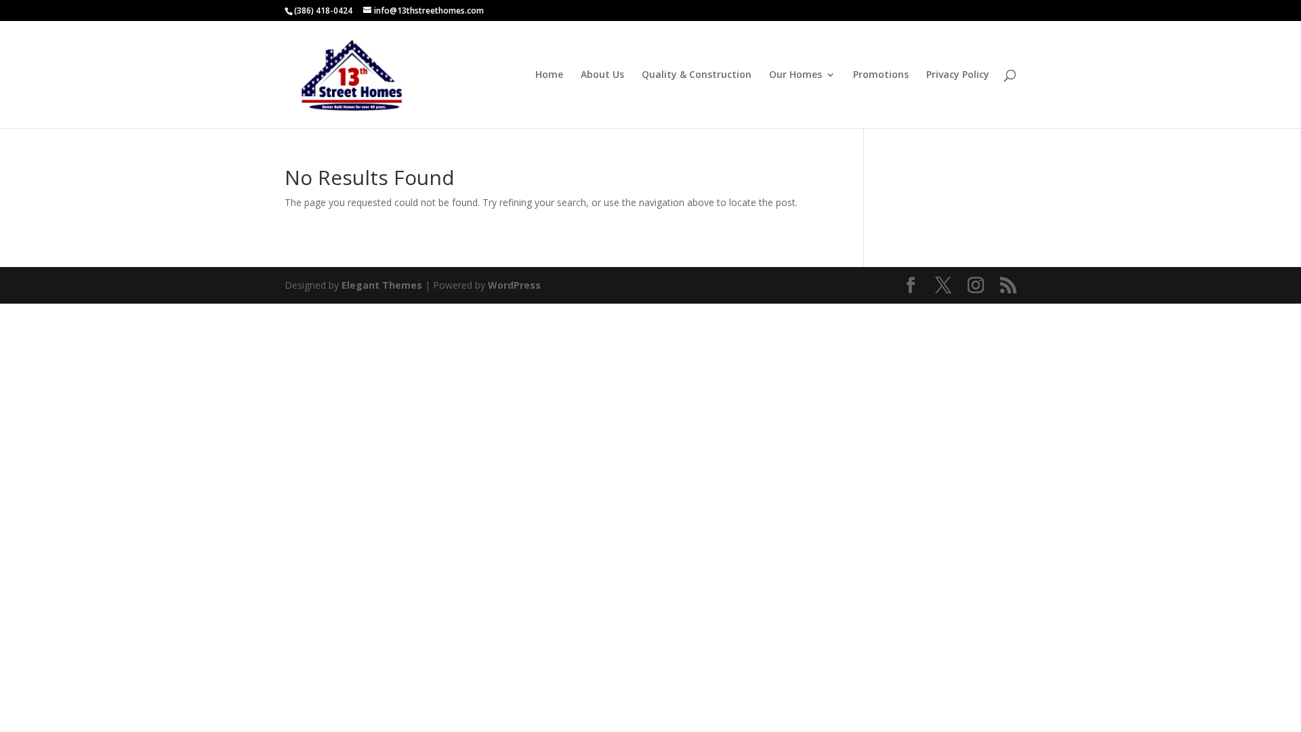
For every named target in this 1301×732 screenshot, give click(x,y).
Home (549, 75)
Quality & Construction (696, 75)
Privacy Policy (957, 75)
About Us (602, 75)
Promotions (881, 75)
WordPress (514, 285)
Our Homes (795, 75)
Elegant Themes (382, 285)
